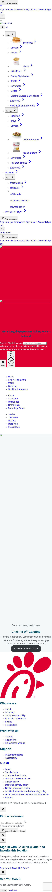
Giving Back (14, 405)
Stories (11, 414)
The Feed (13, 417)
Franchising (11, 740)
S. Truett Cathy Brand (15, 718)
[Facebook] (4, 763)
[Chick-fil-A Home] (6, 23)
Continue (12, 890)
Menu (11, 383)
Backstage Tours (16, 408)
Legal (7, 769)
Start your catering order (26, 648)
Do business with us (15, 743)
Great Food (13, 402)
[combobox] (35, 343)
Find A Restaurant (17, 380)
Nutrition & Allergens (18, 389)
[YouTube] (7, 763)
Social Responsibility (15, 715)
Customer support (14, 755)
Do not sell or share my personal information (27, 794)
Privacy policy (12, 781)
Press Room (14, 427)
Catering (12, 386)
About (11, 395)
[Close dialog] (3, 809)
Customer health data (15, 775)
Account (42, 9)
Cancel (3, 890)
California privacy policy (16, 785)
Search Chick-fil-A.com (11, 343)
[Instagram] (1, 763)
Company (13, 398)
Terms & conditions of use (18, 778)
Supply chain (11, 772)
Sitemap (9, 797)
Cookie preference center (17, 788)
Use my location (11, 831)
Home (11, 376)
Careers (9, 736)
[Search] (2, 16)
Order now (5, 232)
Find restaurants (11, 3)
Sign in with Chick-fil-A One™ (14, 868)
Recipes (12, 420)
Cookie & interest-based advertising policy (25, 791)
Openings (13, 424)
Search (22, 831)
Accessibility (11, 758)
